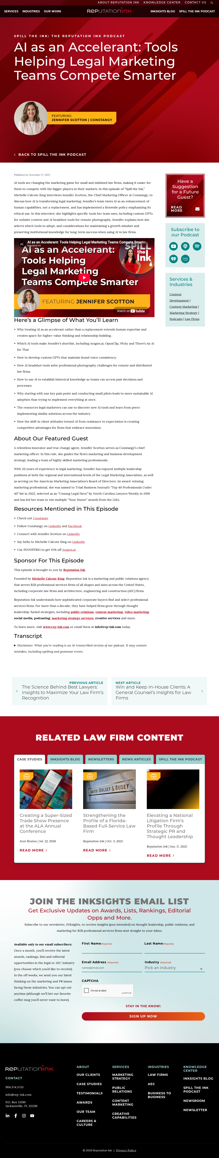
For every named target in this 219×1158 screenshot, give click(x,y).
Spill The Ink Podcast (197, 11)
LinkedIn (54, 526)
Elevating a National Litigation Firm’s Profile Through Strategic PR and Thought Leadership (170, 826)
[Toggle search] (211, 2)
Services (11, 11)
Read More (177, 209)
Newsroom (194, 1101)
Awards (84, 1102)
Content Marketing (122, 1102)
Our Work (52, 11)
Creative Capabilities (124, 1115)
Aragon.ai (69, 550)
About (83, 1067)
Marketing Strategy (122, 1076)
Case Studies (89, 1084)
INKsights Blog (163, 11)
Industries (31, 11)
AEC (151, 1084)
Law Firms (158, 1075)
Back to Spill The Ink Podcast (52, 154)
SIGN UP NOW (143, 1016)
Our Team (86, 1112)
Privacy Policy (126, 1150)
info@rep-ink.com (18, 1095)
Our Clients (88, 1075)
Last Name (159, 943)
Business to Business (159, 1095)
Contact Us (195, 2)
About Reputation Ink (118, 2)
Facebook (75, 526)
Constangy (40, 518)
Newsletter (195, 1110)
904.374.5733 (14, 1087)
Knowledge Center (162, 2)
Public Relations (122, 1089)
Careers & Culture (86, 1123)
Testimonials (90, 1093)
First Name (97, 943)
